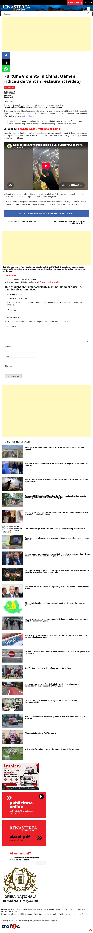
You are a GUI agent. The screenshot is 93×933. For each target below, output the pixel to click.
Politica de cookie (51, 914)
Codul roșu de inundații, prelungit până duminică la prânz (69, 222)
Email (8, 356)
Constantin (12, 294)
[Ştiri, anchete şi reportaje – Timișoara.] (15, 10)
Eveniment (15, 909)
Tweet (6, 62)
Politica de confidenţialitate (70, 914)
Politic (58, 909)
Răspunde (12, 310)
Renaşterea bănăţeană (8, 96)
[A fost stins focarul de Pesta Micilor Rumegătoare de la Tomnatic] (12, 759)
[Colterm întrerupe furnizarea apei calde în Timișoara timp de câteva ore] (12, 532)
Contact (85, 914)
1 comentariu (8, 101)
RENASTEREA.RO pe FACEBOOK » (61, 214)
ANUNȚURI (13, 911)
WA (6, 68)
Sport (79, 909)
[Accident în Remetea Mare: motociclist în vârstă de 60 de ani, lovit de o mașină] (12, 457)
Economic (51, 909)
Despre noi (5, 914)
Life (83, 909)
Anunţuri (29, 914)
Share (6, 55)
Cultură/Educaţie (68, 909)
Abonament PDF (17, 914)
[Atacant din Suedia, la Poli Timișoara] (12, 743)
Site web (8, 366)
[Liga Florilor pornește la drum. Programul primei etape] (12, 678)
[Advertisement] (46, 34)
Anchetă (36, 909)
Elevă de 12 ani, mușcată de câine (22, 221)
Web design (4, 920)
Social (43, 909)
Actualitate (5, 909)
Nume (8, 346)
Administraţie (26, 909)
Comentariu (10, 326)
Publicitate (38, 914)
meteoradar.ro (28, 116)
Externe (4, 911)
